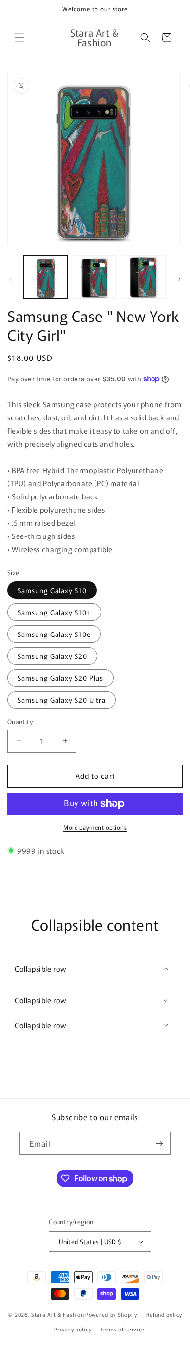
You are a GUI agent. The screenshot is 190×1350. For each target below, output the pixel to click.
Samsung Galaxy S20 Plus (60, 678)
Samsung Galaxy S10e (54, 634)
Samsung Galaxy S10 (52, 590)
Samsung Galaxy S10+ (54, 612)
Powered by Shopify (111, 1314)
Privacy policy (72, 1329)
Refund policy (164, 1314)
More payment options (95, 827)
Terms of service (122, 1329)
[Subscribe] (159, 1143)
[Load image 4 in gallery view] (144, 277)
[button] (19, 37)
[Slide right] (179, 279)
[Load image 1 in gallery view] (46, 277)
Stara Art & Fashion (57, 1314)
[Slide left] (10, 279)
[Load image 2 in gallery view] (94, 277)
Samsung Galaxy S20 (52, 656)
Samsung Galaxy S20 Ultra (62, 700)
